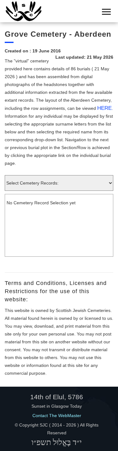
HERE (104, 108)
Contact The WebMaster (56, 415)
